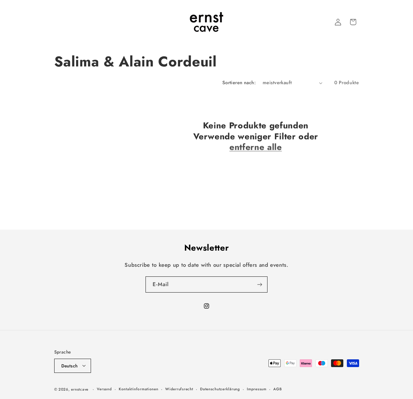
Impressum (257, 389)
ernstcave (79, 389)
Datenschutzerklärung (220, 389)
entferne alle (255, 147)
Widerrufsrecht (179, 389)
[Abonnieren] (259, 284)
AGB (277, 389)
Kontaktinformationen (138, 389)
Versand (104, 389)
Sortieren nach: (239, 82)
